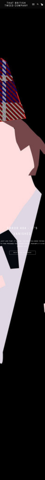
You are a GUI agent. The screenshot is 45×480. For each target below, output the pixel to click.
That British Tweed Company (16, 4)
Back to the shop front (22, 252)
